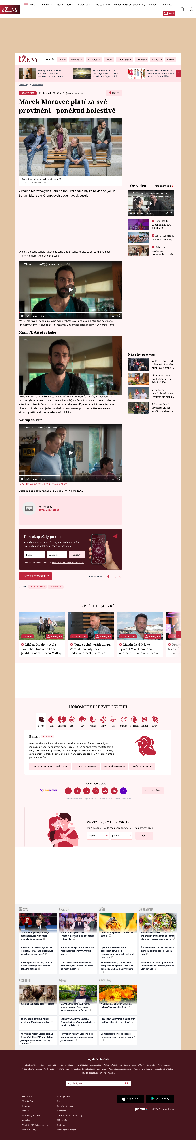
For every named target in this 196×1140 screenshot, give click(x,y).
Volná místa (27, 1101)
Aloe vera (101, 1068)
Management (63, 1096)
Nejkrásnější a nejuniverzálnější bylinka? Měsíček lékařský (116, 1005)
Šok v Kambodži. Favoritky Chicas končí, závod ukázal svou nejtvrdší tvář (163, 408)
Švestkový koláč (107, 1072)
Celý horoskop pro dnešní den (50, 766)
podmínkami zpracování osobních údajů (68, 562)
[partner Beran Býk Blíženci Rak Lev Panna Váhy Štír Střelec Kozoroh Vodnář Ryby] (121, 836)
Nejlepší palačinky (89, 1072)
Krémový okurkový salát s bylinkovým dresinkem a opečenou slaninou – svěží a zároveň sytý (158, 935)
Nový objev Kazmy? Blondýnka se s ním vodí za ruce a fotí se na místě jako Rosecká (77, 1037)
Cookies (26, 1120)
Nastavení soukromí (67, 1129)
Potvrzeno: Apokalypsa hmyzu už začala (117, 934)
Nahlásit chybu (29, 1129)
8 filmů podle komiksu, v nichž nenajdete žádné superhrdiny (35, 1020)
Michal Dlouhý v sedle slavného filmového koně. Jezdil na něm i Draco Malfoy (41, 649)
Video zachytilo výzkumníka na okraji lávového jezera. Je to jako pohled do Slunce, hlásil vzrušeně (117, 965)
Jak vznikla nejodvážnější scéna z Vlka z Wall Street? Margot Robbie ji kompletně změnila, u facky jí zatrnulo (37, 1039)
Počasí (114, 1064)
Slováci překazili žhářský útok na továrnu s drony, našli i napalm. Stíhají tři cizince (36, 965)
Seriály (70, 4)
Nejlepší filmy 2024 (48, 1064)
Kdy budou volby (128, 1064)
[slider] (70, 312)
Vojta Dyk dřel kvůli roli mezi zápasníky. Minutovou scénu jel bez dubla (163, 364)
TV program (82, 1064)
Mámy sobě (166, 4)
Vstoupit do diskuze (37, 576)
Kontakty (61, 1110)
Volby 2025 (49, 1068)
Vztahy (59, 4)
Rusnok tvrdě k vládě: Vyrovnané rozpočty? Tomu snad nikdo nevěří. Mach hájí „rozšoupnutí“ (37, 950)
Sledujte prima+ (101, 4)
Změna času (95, 1064)
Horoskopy (83, 4)
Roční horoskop (142, 766)
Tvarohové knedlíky (164, 1068)
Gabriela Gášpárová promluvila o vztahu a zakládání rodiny (163, 252)
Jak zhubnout (30, 1064)
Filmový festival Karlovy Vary (129, 4)
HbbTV (25, 1110)
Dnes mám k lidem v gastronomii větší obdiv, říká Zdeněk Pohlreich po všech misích (77, 965)
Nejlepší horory (67, 1064)
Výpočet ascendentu (143, 1068)
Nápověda (62, 1120)
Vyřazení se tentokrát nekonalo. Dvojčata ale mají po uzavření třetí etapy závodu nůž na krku (163, 393)
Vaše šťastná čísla (95, 783)
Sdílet (115, 94)
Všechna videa (163, 185)
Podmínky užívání (31, 1115)
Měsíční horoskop (114, 766)
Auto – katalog (165, 1064)
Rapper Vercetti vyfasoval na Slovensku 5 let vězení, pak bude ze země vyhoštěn (78, 1022)
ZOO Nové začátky (147, 1064)
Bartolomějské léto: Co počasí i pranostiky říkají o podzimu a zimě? (118, 1035)
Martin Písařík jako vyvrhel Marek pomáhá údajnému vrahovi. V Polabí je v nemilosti (138, 651)
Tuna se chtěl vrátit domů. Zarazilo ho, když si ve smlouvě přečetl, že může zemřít (90, 651)
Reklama (26, 1106)
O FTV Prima (28, 1096)
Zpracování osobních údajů (70, 1115)
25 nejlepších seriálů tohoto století (37, 1004)
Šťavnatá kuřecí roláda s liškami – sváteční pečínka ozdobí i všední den (157, 950)
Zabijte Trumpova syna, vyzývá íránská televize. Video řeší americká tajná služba (35, 935)
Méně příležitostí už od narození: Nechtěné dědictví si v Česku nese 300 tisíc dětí (52, 75)
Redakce (61, 1125)
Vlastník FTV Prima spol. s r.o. (36, 1125)
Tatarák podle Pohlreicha (83, 1068)
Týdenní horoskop (85, 766)
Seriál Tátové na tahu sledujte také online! (43, 484)
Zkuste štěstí (152, 790)
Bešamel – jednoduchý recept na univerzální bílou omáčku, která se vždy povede (157, 965)
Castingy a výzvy (65, 1106)
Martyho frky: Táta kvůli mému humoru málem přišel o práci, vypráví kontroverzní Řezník (75, 1007)
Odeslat (77, 554)
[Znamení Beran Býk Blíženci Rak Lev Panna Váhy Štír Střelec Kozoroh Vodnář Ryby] (57, 555)
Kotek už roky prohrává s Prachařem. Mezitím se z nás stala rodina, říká (77, 935)
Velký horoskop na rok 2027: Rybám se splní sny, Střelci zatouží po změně (105, 73)
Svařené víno (63, 1068)
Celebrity (47, 4)
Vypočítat (144, 835)
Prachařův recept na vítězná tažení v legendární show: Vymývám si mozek (77, 950)
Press (59, 1101)
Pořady (152, 4)
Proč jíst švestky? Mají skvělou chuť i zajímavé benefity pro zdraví (118, 1020)
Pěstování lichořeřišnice (120, 1068)
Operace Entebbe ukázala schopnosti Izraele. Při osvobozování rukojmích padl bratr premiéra (117, 952)
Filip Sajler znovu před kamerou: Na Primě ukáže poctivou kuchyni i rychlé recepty (162, 379)
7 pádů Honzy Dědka (32, 1068)
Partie (106, 1064)
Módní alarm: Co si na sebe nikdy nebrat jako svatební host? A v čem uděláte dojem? (160, 75)
